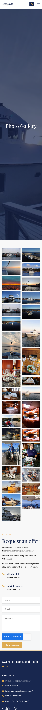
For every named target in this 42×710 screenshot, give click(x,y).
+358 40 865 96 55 (13, 696)
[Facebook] (3, 667)
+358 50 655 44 (11, 685)
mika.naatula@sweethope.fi (18, 681)
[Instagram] (7, 667)
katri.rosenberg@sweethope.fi (19, 691)
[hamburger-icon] (38, 4)
